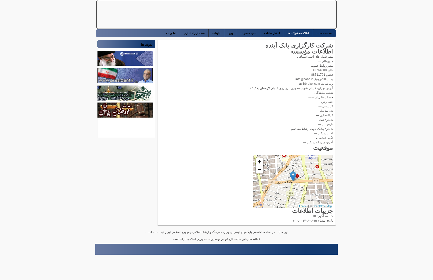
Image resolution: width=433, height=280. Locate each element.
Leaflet (303, 206)
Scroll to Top (97, 250)
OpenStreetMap (322, 206)
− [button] (259, 169)
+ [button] (259, 162)
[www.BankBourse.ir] (302, 14)
